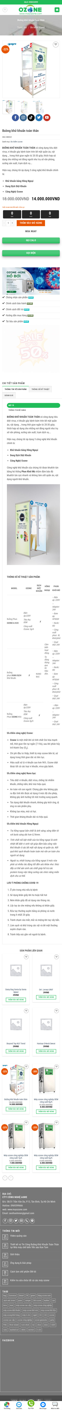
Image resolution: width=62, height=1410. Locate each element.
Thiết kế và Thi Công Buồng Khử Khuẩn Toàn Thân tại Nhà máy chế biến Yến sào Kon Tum (34, 1246)
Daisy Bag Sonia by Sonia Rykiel (15, 990)
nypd (35, 1315)
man (11, 1305)
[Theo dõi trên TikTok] (31, 117)
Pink (5, 1325)
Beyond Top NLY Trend (16, 1043)
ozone (51, 1315)
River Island (13, 1325)
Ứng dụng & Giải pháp (20, 1263)
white (23, 1330)
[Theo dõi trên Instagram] (23, 117)
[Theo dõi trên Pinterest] (32, 1220)
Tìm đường (7, 1408)
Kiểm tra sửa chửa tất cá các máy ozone (29, 1280)
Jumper (28, 1300)
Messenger (43, 1408)
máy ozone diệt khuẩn (11, 1310)
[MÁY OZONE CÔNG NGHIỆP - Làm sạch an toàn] (31, 10)
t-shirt (53, 1325)
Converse (12, 1295)
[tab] (15, 389)
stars (46, 1325)
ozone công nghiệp (24, 1320)
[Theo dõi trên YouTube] (47, 117)
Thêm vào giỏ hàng (31, 223)
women (31, 1330)
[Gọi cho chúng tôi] (26, 1220)
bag (4, 1295)
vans (5, 1330)
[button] (5, 9)
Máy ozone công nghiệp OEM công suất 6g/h (46, 1156)
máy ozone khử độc (48, 1310)
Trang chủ (22, 27)
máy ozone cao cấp (23, 1305)
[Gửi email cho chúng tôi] (21, 1220)
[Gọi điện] (31, 1404)
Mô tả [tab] (11, 405)
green (33, 1295)
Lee (53, 1300)
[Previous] (7, 69)
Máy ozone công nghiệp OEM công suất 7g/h (16, 1156)
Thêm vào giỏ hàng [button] (16, 1000)
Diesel (21, 1295)
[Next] (54, 69)
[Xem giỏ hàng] (57, 9)
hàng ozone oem (44, 1295)
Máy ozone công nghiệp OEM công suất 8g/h (46, 1100)
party (52, 1320)
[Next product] (5, 1178)
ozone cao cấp (9, 1320)
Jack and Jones (9, 1300)
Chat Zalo (19, 1408)
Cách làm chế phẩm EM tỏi (23, 1271)
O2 (40, 1315)
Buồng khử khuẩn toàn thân (15, 1099)
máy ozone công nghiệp (43, 1305)
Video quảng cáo (18, 1235)
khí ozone (37, 1300)
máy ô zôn (26, 1315)
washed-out (14, 1330)
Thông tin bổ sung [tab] (17, 410)
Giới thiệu (15, 1254)
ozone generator (41, 1320)
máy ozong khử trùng (11, 1315)
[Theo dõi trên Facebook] (15, 117)
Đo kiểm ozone (37, 27)
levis (5, 1305)
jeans (20, 1300)
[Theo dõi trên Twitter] (39, 117)
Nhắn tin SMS (55, 1408)
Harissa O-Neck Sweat (46, 1043)
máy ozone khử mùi (30, 1310)
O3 (45, 1315)
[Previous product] (10, 1178)
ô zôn (39, 1330)
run (33, 1325)
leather (46, 1300)
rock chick (25, 1325)
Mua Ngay (31, 231)
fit (27, 1295)
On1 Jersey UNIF (46, 989)
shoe (39, 1325)
